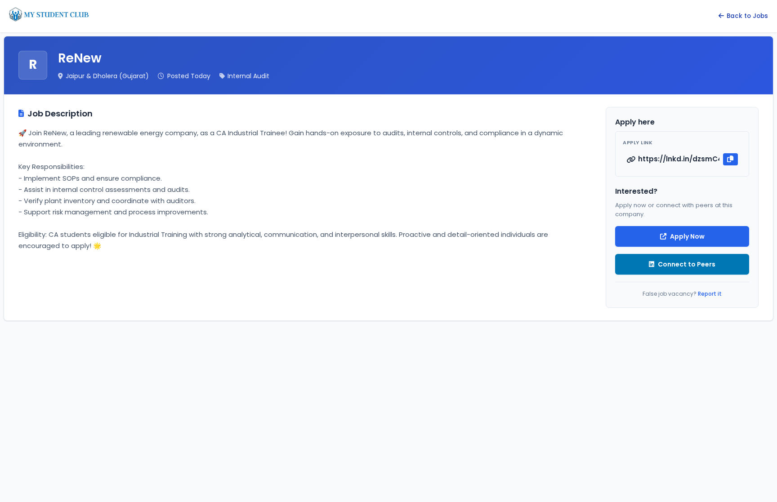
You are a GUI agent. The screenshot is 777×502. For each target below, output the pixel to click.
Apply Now (687, 236)
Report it (710, 294)
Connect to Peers (686, 264)
